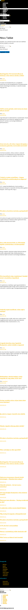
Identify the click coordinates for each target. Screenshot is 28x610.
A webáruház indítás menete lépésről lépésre (13, 508)
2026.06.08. (3, 115)
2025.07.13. (3, 282)
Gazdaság (5, 7)
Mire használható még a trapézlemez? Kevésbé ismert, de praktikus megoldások (13, 277)
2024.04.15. (3, 429)
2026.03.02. (3, 150)
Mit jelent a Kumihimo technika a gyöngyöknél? (14, 211)
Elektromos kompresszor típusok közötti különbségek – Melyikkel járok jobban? (12, 478)
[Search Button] (10, 15)
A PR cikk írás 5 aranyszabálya (9, 525)
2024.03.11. (3, 417)
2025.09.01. (3, 249)
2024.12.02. (3, 383)
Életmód (4, 16)
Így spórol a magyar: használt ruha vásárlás (12, 414)
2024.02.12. (3, 489)
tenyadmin (5, 381)
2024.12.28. (3, 349)
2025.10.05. (3, 215)
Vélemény (5, 18)
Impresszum (6, 584)
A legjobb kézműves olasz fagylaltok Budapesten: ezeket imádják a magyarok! (12, 344)
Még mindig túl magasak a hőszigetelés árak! (13, 514)
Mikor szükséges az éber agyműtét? (10, 450)
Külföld (4, 6)
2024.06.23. (3, 405)
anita (3, 78)
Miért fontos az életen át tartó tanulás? (11, 537)
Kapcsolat (5, 581)
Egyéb (4, 566)
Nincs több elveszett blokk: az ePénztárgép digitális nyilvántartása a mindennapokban (12, 243)
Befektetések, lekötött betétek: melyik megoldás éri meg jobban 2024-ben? (11, 377)
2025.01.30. (3, 316)
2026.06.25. (3, 80)
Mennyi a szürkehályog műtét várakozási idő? (13, 531)
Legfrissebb (5, 3)
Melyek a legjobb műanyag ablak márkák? (12, 426)
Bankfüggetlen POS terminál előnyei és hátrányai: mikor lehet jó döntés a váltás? (12, 74)
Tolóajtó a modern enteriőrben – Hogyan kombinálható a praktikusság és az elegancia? (13, 178)
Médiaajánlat (6, 583)
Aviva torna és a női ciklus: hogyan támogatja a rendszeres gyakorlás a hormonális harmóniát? (13, 145)
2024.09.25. (3, 528)
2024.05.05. (3, 497)
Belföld (4, 4)
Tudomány (5, 8)
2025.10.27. (3, 183)
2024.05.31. (3, 482)
